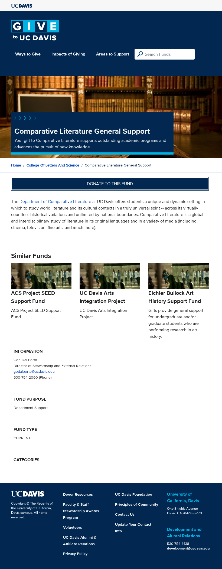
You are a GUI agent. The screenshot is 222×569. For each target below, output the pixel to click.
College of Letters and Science (53, 165)
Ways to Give (28, 54)
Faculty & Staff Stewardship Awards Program (81, 511)
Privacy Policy (75, 553)
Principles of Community (136, 504)
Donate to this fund (110, 184)
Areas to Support (112, 54)
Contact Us (125, 514)
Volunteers (72, 527)
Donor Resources (78, 494)
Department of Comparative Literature (55, 201)
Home (16, 165)
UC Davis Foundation (133, 494)
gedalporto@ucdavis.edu (34, 371)
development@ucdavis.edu (188, 548)
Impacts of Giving (68, 54)
